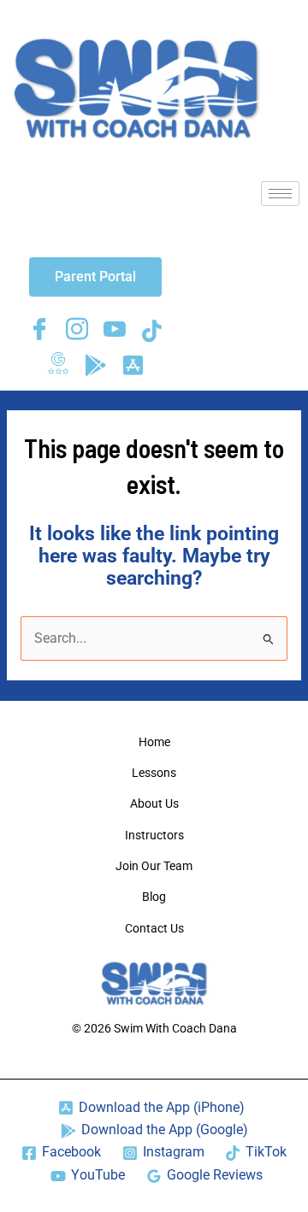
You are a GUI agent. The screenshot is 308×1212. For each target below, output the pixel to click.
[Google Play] (96, 365)
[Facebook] (39, 331)
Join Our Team (154, 866)
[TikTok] (152, 331)
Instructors (154, 835)
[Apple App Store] (133, 365)
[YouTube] (114, 331)
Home (154, 742)
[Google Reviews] (58, 365)
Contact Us (154, 928)
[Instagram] (77, 331)
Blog (154, 896)
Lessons (154, 773)
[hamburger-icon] (280, 193)
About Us (154, 803)
